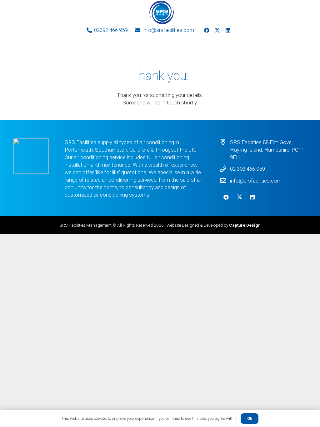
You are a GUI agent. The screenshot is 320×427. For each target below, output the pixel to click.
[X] (217, 30)
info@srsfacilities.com (256, 181)
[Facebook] (207, 30)
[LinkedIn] (228, 30)
